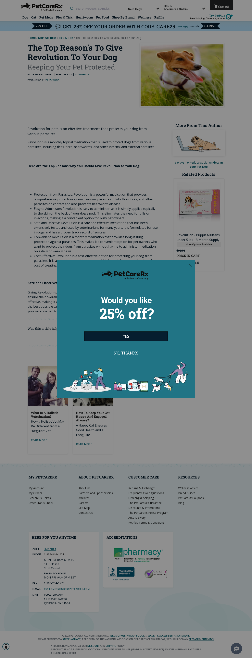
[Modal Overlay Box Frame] (126, 329)
